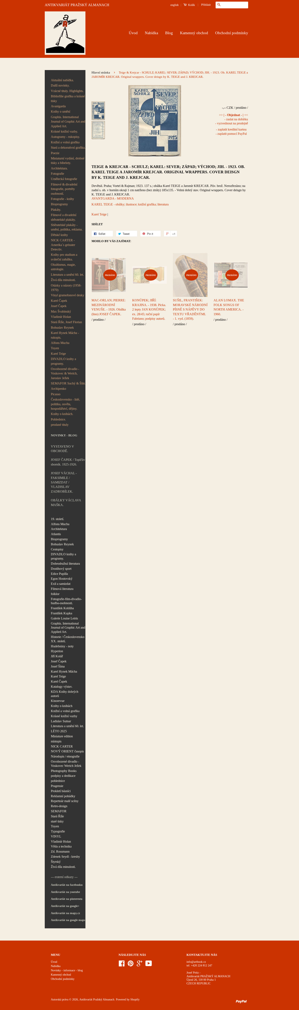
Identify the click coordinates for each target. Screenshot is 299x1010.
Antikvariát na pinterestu (66, 898)
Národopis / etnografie (65, 756)
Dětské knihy (59, 235)
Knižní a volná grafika (65, 142)
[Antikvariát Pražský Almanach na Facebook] (122, 964)
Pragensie (57, 786)
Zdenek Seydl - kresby (65, 856)
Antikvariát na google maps (68, 920)
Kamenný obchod (194, 33)
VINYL (56, 836)
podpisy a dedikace (63, 775)
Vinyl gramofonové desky (67, 295)
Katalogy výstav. (61, 686)
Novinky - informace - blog (67, 970)
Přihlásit (206, 4)
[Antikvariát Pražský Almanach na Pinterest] (131, 964)
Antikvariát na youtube (65, 892)
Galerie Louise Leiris (64, 618)
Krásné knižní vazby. (64, 131)
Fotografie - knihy (62, 199)
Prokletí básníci (61, 791)
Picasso (55, 394)
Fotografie (57, 173)
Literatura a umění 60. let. (67, 274)
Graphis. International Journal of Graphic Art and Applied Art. (68, 121)
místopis (56, 741)
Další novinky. (60, 85)
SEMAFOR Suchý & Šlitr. (68, 383)
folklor (55, 594)
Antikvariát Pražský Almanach (96, 999)
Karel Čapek (59, 300)
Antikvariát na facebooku (67, 884)
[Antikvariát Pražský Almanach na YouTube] (148, 964)
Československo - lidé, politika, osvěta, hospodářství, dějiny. (65, 404)
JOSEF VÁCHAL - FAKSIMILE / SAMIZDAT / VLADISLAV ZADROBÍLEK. (64, 482)
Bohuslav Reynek (62, 327)
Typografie (58, 831)
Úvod (133, 33)
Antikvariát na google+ (65, 906)
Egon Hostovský (61, 578)
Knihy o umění (60, 111)
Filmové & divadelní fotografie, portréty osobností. (64, 189)
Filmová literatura (62, 589)
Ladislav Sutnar (61, 721)
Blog (169, 33)
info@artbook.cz (196, 961)
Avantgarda (58, 106)
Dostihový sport (61, 568)
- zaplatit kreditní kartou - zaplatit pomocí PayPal (231, 131)
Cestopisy (57, 549)
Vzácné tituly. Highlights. (67, 91)
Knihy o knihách (61, 706)
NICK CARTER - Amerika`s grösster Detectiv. (63, 244)
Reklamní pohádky (63, 796)
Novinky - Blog (64, 435)
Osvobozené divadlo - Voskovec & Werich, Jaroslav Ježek (65, 373)
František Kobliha (62, 608)
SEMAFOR (59, 811)
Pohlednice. (58, 419)
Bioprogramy (59, 204)
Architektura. (59, 168)
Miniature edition (62, 736)
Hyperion (57, 651)
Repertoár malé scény (65, 801)
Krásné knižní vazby (64, 716)
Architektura (59, 529)
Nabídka (151, 33)
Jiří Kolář (57, 656)
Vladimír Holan (61, 316)
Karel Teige (58, 353)
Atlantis (56, 534)
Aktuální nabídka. (62, 80)
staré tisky (57, 821)
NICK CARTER (62, 746)
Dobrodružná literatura (65, 563)
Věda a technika (61, 846)
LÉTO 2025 (59, 731)
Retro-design (59, 806)
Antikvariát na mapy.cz (65, 913)
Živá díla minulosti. (63, 280)
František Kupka (61, 613)
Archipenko (58, 388)
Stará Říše (57, 816)
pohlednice (58, 781)
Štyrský (56, 861)
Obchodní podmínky (231, 33)
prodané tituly (60, 424)
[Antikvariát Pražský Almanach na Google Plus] (139, 964)
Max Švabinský (61, 311)
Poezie (55, 153)
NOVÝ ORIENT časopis (67, 751)
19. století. (57, 519)
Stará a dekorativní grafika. (68, 147)
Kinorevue (57, 701)
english (174, 5)
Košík (191, 5)
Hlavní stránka (101, 72)
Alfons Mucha (60, 343)
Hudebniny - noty (62, 646)
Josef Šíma (58, 666)
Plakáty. (56, 209)
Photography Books (63, 771)
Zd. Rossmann (60, 851)
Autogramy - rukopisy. (65, 136)
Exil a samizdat (60, 583)
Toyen (55, 348)
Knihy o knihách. (62, 414)
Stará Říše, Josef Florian (66, 322)
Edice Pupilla (59, 573)
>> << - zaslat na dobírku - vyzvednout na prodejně (231, 119)
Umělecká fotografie (64, 179)
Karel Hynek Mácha (64, 671)
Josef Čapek (59, 306)
